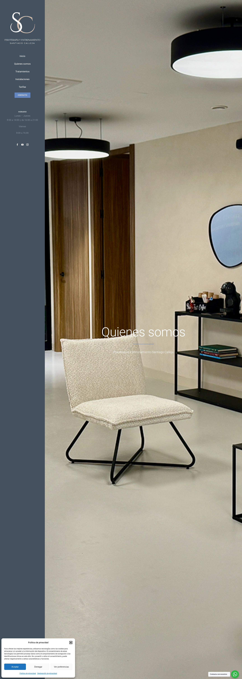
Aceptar (15, 667)
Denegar (38, 667)
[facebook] (17, 145)
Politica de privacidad (28, 673)
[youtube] (22, 145)
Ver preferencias (61, 667)
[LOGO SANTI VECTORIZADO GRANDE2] (22, 10)
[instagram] (27, 145)
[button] (70, 642)
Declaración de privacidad (47, 673)
